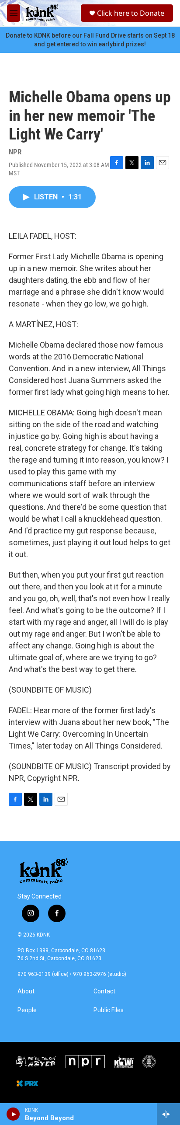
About (26, 991)
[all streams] (168, 1114)
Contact (104, 991)
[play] (13, 1114)
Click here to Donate (130, 13)
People (27, 1010)
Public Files (108, 1010)
